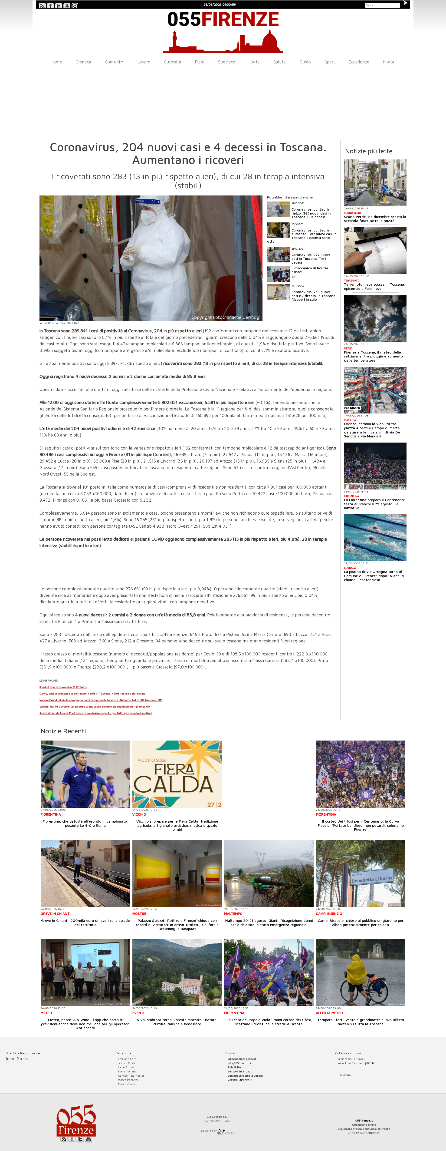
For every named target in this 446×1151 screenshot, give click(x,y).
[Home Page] (223, 31)
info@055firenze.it (240, 1063)
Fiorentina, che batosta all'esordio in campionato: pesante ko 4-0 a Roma (85, 823)
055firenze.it (364, 1120)
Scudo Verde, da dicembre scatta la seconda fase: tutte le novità (375, 219)
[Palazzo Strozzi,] (177, 873)
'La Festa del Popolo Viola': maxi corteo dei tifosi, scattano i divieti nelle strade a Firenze (269, 1022)
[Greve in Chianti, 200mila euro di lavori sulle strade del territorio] (85, 873)
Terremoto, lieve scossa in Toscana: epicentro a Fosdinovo (374, 286)
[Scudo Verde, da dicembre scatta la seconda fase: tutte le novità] (375, 182)
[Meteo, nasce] (85, 972)
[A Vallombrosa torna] (177, 972)
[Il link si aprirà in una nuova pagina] (225, 1130)
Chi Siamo (344, 1075)
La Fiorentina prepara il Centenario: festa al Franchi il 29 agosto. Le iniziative (374, 504)
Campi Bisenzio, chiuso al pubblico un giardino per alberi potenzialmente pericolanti (360, 922)
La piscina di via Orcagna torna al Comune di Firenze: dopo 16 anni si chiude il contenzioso (374, 575)
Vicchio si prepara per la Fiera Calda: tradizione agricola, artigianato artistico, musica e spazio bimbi (177, 825)
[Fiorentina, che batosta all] (85, 774)
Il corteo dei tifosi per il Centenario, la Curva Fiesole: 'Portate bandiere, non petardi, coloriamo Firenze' (361, 825)
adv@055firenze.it (240, 1071)
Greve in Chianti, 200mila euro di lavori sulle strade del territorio (85, 922)
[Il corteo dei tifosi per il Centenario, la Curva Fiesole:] (360, 774)
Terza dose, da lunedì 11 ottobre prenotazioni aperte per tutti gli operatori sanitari (95, 713)
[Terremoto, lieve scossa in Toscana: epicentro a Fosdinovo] (375, 250)
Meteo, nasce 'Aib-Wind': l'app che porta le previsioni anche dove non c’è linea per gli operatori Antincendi (85, 1024)
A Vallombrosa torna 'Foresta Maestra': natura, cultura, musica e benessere (177, 1022)
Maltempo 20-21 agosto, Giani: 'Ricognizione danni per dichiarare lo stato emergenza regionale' (269, 922)
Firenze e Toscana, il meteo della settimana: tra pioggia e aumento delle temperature (373, 356)
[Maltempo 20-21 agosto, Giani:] (269, 873)
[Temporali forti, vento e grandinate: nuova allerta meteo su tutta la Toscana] (360, 972)
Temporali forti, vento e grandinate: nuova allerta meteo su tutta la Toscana (360, 1022)
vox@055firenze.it (240, 1080)
